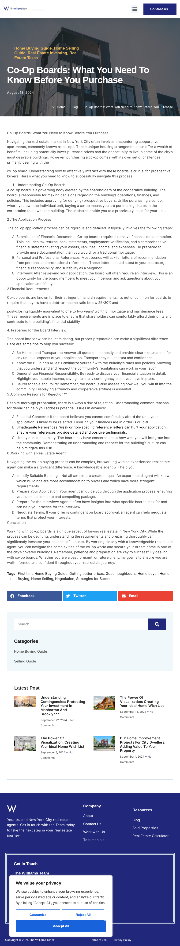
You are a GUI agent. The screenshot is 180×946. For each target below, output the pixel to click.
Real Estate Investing (47, 53)
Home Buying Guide (33, 48)
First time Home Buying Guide (43, 574)
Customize (38, 915)
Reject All (83, 915)
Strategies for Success (94, 579)
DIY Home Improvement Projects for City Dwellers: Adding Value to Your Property (142, 744)
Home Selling (42, 579)
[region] (60, 906)
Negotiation (64, 579)
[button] (135, 9)
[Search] (157, 624)
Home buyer (148, 574)
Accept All (61, 926)
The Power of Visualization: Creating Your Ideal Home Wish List (142, 701)
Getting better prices (86, 574)
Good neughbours (121, 574)
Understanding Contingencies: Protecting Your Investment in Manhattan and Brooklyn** (63, 705)
